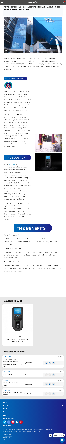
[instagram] (21, 422)
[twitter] (5, 422)
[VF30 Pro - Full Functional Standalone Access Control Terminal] (17, 319)
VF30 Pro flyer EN (9, 374)
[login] (63, 2)
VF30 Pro (12, 164)
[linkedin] (17, 422)
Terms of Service (7, 436)
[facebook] (9, 422)
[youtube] (13, 422)
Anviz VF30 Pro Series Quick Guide (12, 384)
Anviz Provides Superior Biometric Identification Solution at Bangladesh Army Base (12, 362)
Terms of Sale (7, 434)
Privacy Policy (7, 437)
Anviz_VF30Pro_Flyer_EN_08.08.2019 (12, 394)
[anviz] (33, 2)
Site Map (5, 439)
